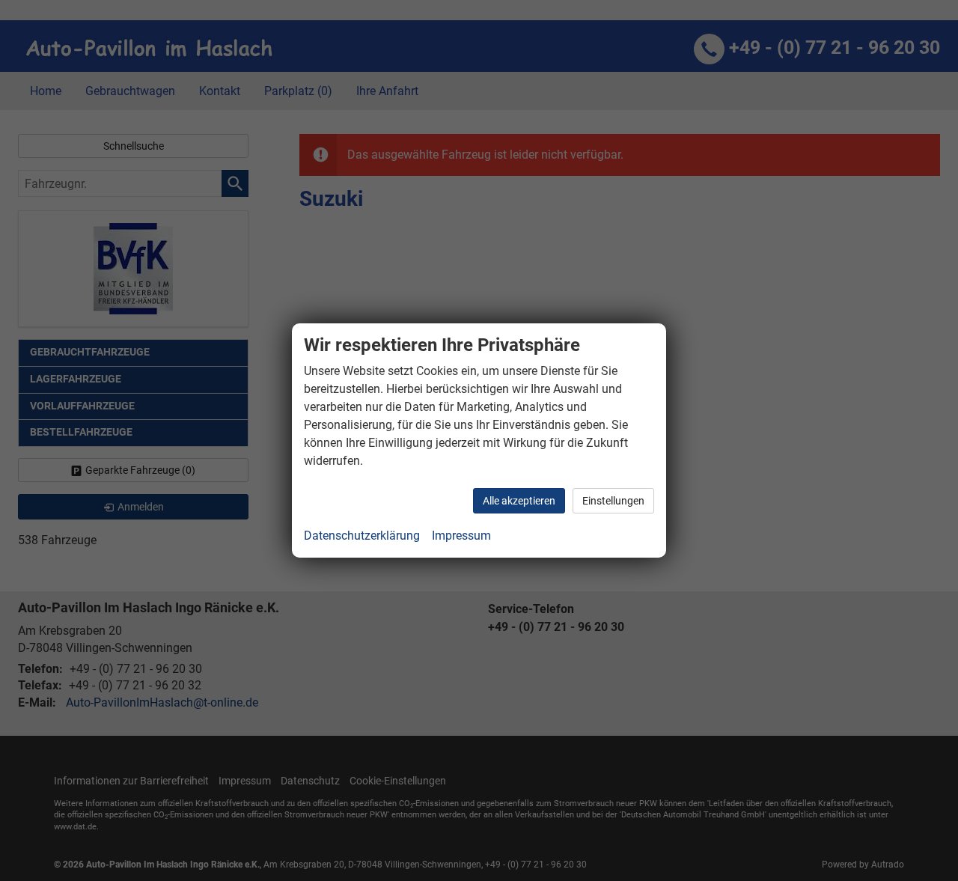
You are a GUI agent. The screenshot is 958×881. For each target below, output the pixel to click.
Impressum (461, 535)
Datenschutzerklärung (362, 535)
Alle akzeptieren (519, 501)
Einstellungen (613, 501)
